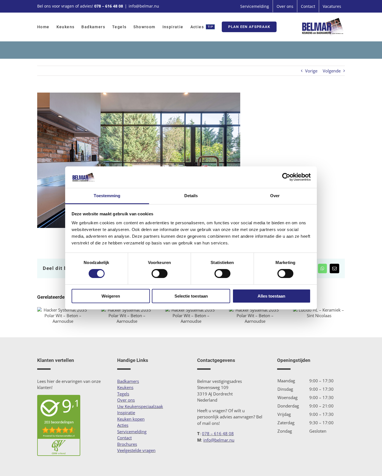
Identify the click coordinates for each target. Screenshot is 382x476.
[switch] (160, 273)
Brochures (127, 444)
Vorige (311, 71)
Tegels (123, 394)
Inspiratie (126, 412)
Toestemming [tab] (107, 195)
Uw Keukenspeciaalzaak (140, 406)
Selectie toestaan (191, 296)
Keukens (125, 387)
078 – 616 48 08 (108, 6)
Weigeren (111, 296)
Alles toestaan (271, 296)
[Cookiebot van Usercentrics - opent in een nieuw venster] (286, 177)
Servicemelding (132, 431)
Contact (124, 437)
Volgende (332, 71)
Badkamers (128, 381)
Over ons (126, 400)
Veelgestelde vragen (136, 450)
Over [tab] (275, 195)
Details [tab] (191, 195)
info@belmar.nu (144, 6)
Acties (122, 425)
